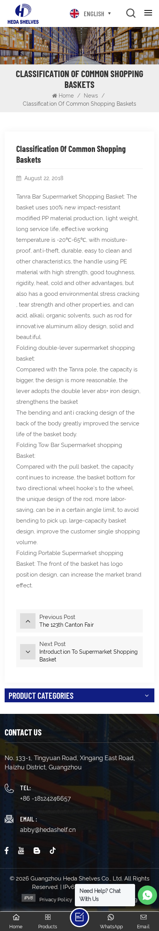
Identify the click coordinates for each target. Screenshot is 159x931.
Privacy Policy (55, 899)
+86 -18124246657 (45, 798)
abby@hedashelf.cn (48, 829)
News (91, 96)
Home (66, 96)
